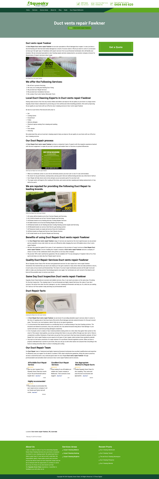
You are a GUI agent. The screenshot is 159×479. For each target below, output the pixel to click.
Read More (38, 375)
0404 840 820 (123, 4)
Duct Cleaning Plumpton (107, 460)
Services (34, 10)
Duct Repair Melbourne (76, 10)
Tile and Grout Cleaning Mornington (110, 456)
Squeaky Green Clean (74, 476)
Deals (65, 10)
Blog (60, 10)
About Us (53, 10)
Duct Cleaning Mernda (106, 463)
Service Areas (44, 10)
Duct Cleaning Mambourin (107, 450)
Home (28, 10)
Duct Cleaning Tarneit (106, 453)
